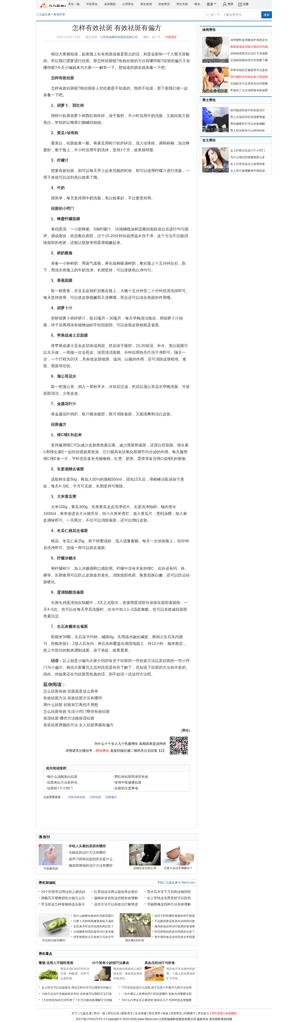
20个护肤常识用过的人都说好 (63, 892)
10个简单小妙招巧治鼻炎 (110, 963)
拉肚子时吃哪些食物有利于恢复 (174, 915)
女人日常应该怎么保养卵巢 (247, 164)
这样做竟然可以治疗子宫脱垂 (249, 53)
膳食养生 (127, 1013)
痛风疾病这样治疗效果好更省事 (174, 926)
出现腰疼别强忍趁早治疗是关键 (93, 931)
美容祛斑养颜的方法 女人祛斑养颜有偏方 (78, 725)
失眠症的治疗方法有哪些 (87, 852)
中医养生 (92, 4)
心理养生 (128, 4)
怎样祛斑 (105, 61)
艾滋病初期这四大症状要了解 (249, 60)
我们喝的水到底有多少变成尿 (249, 77)
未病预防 (110, 4)
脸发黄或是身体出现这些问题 (249, 46)
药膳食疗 (190, 1013)
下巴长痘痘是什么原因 (136, 987)
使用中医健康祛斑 (127, 782)
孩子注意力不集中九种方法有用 (171, 987)
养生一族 (74, 4)
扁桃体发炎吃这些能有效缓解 (116, 898)
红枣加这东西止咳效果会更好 (116, 892)
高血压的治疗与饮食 (160, 963)
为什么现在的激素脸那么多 (247, 157)
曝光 (197, 4)
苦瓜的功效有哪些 (53, 940)
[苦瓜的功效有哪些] (54, 936)
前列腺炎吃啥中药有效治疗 (247, 110)
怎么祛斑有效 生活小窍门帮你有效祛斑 (76, 711)
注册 (246, 4)
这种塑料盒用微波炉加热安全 (249, 40)
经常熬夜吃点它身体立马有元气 (93, 937)
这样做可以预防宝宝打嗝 (96, 994)
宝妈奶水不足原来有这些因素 (249, 83)
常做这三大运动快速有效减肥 (249, 90)
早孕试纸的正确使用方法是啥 (249, 70)
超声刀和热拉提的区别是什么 (91, 859)
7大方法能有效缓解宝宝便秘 (94, 1000)
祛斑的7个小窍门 (59, 788)
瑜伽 (165, 1013)
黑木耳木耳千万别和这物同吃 (169, 892)
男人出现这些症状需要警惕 (247, 117)
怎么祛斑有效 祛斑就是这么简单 (70, 691)
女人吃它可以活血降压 (56, 987)
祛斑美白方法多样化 (61, 782)
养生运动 (113, 1013)
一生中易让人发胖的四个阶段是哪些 (145, 994)
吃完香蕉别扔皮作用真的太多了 (174, 931)
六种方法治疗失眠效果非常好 (60, 994)
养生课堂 (154, 1013)
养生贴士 (203, 1013)
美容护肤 (59, 14)
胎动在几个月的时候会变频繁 (173, 1000)
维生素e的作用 (134, 940)
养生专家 (182, 4)
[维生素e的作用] (135, 936)
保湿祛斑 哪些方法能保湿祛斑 (68, 718)
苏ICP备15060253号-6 (90, 1019)
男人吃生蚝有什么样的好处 (247, 130)
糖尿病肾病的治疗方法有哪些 (91, 865)
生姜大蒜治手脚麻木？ (178, 868)
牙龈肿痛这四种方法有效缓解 (169, 904)
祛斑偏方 (58, 424)
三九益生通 (43, 14)
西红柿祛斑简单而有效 (130, 777)
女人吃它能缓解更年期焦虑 (247, 170)
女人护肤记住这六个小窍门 (247, 150)
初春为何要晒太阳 (180, 994)
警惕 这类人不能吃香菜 (56, 963)
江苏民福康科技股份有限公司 (119, 37)
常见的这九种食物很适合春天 (63, 904)
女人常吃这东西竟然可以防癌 (169, 898)
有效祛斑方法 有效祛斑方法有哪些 (72, 698)
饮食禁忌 (164, 4)
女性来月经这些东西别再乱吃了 (93, 926)
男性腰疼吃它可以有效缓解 (247, 123)
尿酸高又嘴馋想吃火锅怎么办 (63, 898)
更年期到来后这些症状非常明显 (174, 937)
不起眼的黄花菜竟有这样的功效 (174, 921)
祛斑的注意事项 (125, 788)
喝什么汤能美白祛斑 (61, 777)
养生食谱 (146, 4)
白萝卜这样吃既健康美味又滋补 (93, 921)
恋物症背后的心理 (144, 868)
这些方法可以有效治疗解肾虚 (116, 904)
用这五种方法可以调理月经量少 (91, 987)
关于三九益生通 (81, 1013)
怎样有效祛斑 (62, 78)
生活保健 (141, 1013)
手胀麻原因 (51, 868)
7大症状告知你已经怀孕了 (58, 1000)
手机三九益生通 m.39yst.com (176, 882)
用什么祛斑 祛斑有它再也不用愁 (70, 705)
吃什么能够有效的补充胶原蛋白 (93, 915)
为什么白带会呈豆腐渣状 (137, 1000)
